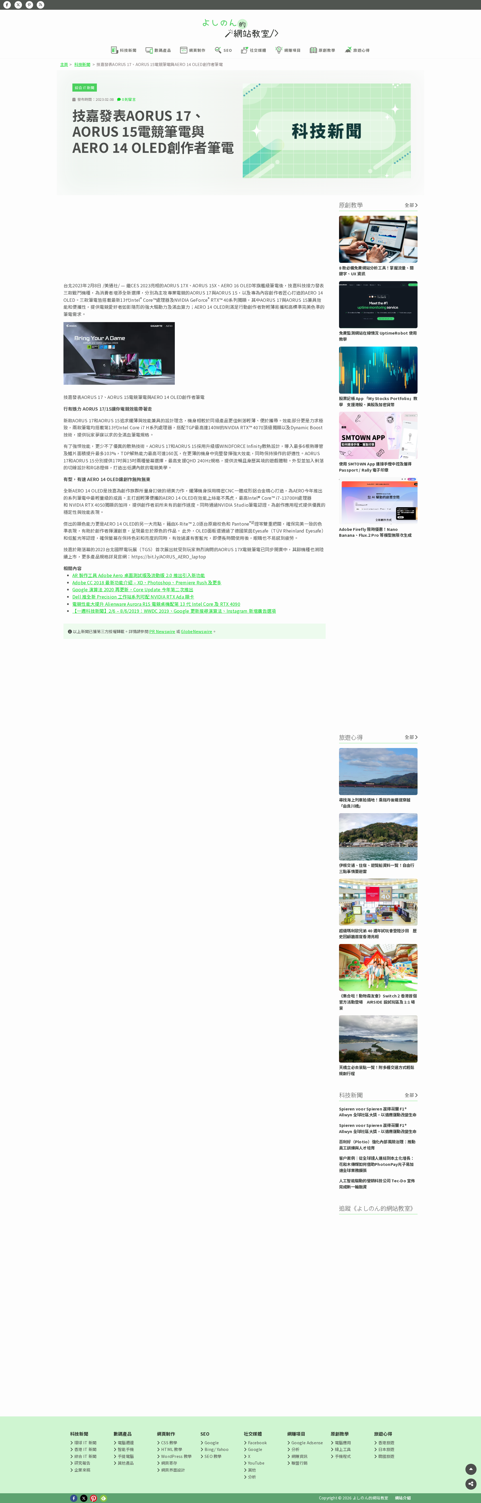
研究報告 (82, 1463)
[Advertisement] (194, 239)
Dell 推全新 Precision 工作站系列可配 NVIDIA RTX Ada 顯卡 (133, 596)
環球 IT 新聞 (85, 1442)
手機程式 (343, 1456)
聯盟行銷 (299, 1463)
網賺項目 (296, 1433)
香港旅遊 (386, 1442)
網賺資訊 (299, 1456)
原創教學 (340, 1433)
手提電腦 (126, 1456)
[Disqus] (194, 807)
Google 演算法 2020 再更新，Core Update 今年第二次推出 (132, 589)
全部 (409, 205)
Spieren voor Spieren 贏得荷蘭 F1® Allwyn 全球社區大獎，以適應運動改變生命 (378, 1112)
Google (212, 1442)
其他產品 (126, 1463)
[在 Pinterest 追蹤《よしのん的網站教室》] (29, 5)
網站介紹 (403, 1497)
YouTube (256, 1463)
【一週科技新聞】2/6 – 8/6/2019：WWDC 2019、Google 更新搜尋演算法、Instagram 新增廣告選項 (174, 610)
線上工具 (343, 1449)
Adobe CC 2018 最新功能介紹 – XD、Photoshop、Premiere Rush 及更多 (147, 582)
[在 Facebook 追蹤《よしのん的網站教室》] (7, 5)
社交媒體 (253, 1433)
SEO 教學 (213, 1456)
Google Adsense (307, 1442)
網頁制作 (166, 1433)
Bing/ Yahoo (217, 1449)
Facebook (257, 1442)
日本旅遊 (386, 1449)
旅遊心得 (383, 1433)
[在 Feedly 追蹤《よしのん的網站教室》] (40, 5)
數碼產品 (123, 1433)
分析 (252, 1477)
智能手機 (126, 1449)
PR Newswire (162, 631)
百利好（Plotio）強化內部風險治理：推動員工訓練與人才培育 (377, 1145)
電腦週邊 (126, 1442)
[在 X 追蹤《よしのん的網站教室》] (18, 5)
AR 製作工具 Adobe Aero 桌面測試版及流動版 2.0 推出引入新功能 (138, 575)
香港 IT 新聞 (85, 1449)
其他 (252, 1470)
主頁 (64, 64)
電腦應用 (343, 1442)
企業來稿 (82, 1470)
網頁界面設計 (173, 1470)
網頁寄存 (169, 1463)
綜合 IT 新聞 (84, 87)
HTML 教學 (171, 1449)
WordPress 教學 (176, 1456)
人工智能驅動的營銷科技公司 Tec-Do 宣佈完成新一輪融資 (377, 1184)
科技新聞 (82, 64)
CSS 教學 (169, 1442)
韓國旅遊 (386, 1456)
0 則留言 (129, 99)
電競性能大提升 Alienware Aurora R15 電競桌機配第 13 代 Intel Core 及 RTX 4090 (156, 603)
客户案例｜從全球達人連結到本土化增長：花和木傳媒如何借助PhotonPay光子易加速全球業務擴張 (376, 1164)
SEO (205, 1433)
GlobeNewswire (196, 631)
